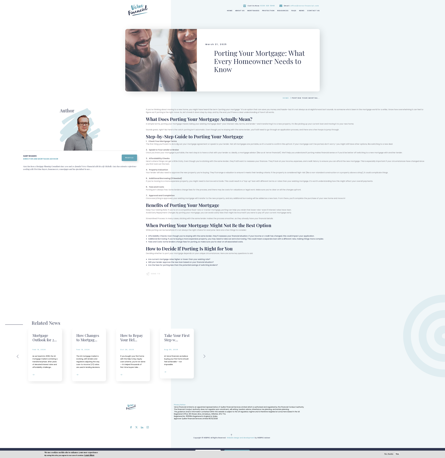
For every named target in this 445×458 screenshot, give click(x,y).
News (301, 11)
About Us (240, 11)
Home (229, 11)
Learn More (89, 455)
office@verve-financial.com (305, 6)
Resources (283, 11)
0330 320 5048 (267, 6)
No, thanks (388, 454)
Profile (129, 158)
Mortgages (253, 11)
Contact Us (313, 11)
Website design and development (240, 438)
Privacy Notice (179, 405)
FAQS (293, 11)
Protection (268, 11)
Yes (397, 454)
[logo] (138, 10)
